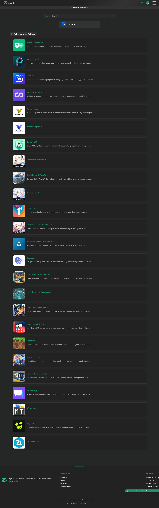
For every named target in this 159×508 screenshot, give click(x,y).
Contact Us (150, 480)
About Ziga (63, 477)
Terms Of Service (65, 487)
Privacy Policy (151, 483)
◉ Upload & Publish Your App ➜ (139, 491)
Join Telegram (64, 483)
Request (62, 480)
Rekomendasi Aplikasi (24, 34)
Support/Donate (152, 487)
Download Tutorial (152, 477)
